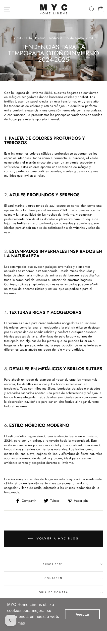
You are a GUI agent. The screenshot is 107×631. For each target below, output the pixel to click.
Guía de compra (53, 592)
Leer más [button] (16, 623)
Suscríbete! (53, 564)
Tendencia (55, 38)
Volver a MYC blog (57, 538)
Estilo (28, 38)
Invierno (40, 38)
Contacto (54, 578)
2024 (17, 38)
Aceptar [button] (82, 614)
